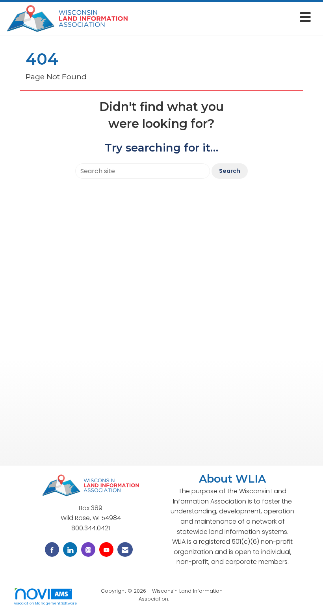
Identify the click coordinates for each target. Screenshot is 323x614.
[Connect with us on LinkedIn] (70, 549)
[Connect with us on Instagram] (88, 549)
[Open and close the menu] (222, 17)
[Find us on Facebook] (52, 549)
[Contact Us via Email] (125, 549)
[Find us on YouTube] (106, 549)
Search (229, 171)
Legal (177, 598)
